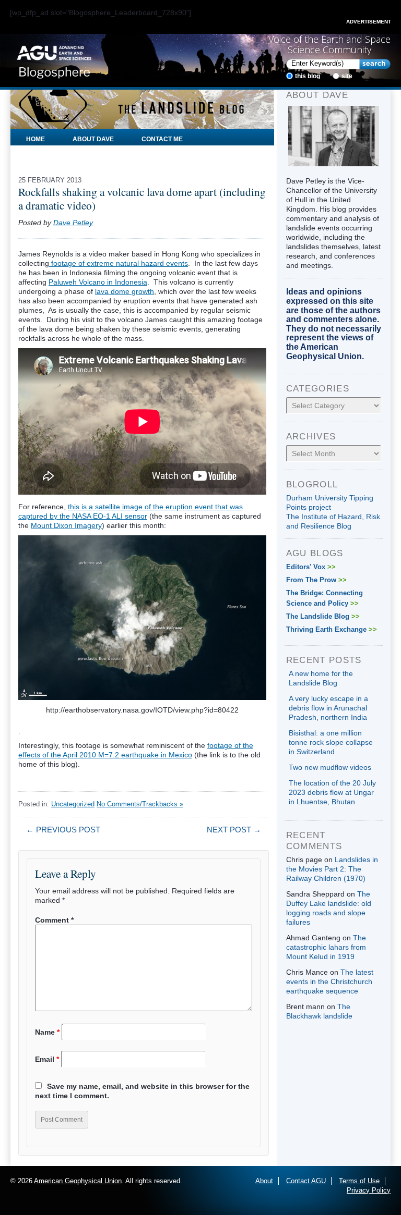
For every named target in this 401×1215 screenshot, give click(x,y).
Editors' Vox (311, 567)
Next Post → (234, 829)
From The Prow (316, 580)
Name (47, 1032)
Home (35, 139)
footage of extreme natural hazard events (118, 263)
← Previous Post (63, 829)
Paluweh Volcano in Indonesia (98, 282)
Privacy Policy (369, 1190)
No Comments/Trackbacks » (140, 804)
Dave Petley (73, 222)
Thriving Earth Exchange (331, 629)
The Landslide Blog (323, 616)
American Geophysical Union (78, 1181)
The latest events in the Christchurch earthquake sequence (329, 981)
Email (47, 1059)
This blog (307, 76)
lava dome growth (124, 291)
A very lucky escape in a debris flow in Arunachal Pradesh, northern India (328, 707)
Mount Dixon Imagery (66, 525)
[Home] (54, 60)
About (264, 1181)
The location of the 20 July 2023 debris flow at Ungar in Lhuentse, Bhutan (332, 792)
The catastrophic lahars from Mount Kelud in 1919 (326, 947)
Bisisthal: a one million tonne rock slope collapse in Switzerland (331, 742)
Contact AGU (306, 1181)
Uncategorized (73, 804)
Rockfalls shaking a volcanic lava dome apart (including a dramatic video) (142, 198)
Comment (54, 920)
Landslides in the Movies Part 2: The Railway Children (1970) (332, 868)
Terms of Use (359, 1181)
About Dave (93, 139)
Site (346, 76)
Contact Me (162, 139)
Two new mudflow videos (330, 767)
